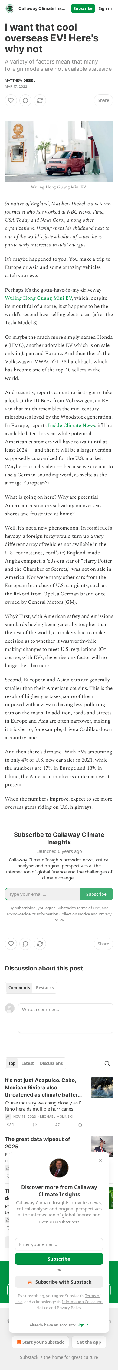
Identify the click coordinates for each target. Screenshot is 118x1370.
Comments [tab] (19, 987)
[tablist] (31, 988)
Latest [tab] (27, 1063)
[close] (100, 1161)
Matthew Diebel (20, 80)
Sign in (105, 8)
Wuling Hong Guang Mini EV (38, 298)
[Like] (11, 100)
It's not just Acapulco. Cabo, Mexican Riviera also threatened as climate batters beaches (43, 1087)
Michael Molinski (56, 1116)
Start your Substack (43, 1342)
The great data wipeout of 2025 (37, 1143)
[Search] (107, 1063)
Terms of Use (88, 908)
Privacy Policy (69, 1307)
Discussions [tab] (51, 1063)
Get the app (89, 1342)
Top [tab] (11, 1063)
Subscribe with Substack (63, 1282)
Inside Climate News (71, 425)
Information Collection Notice (63, 914)
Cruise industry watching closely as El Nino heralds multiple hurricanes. (44, 1106)
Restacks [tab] (45, 987)
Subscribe (83, 8)
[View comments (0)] (25, 100)
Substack (29, 1357)
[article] (59, 1102)
